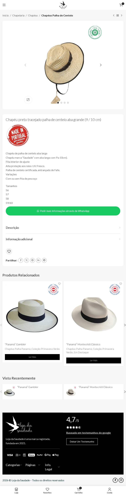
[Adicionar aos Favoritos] (9, 251)
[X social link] (26, 260)
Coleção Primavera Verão (46, 348)
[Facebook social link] (20, 260)
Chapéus (33, 15)
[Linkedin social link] (38, 260)
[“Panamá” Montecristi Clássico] (94, 311)
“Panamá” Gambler (15, 344)
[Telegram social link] (44, 260)
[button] (25, 65)
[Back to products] (118, 16)
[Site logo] (63, 4)
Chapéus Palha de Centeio (57, 15)
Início (5, 15)
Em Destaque (81, 352)
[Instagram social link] (121, 480)
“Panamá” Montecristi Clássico (83, 344)
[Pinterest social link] (32, 260)
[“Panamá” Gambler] (32, 311)
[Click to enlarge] (28, 100)
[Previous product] (114, 16)
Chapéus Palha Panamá (18, 348)
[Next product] (122, 16)
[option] (58, 103)
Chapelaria (18, 15)
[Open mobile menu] (4, 5)
